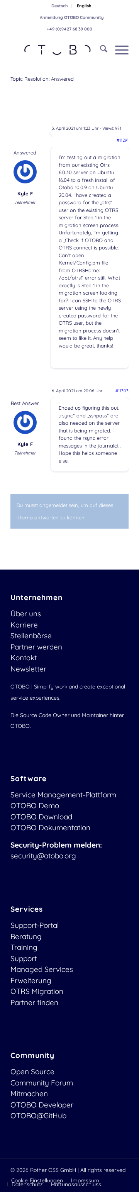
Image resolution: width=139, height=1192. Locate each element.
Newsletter (28, 668)
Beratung (26, 936)
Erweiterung (30, 980)
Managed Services (41, 969)
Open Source (32, 1071)
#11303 (122, 390)
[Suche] (99, 49)
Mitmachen (29, 1093)
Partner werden (36, 646)
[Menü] (118, 49)
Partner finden (34, 1002)
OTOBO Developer (41, 1104)
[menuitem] (59, 6)
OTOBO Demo (34, 805)
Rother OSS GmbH (53, 1170)
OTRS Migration (36, 991)
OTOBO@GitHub (38, 1115)
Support (23, 958)
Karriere (24, 624)
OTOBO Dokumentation (50, 827)
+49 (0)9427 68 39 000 (69, 29)
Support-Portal (34, 925)
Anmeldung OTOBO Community (71, 17)
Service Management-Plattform (63, 794)
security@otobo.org (43, 855)
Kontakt (23, 657)
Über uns (25, 613)
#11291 (123, 140)
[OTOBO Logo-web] (57, 49)
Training (23, 947)
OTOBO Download (41, 816)
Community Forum (41, 1082)
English (84, 5)
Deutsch (59, 5)
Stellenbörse (31, 635)
